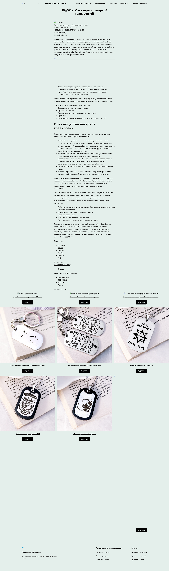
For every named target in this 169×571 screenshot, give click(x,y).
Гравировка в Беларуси (55, 3)
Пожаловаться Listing (62, 265)
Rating (60, 285)
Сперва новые (63, 277)
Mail (59, 258)
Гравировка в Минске (62, 25)
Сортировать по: (65, 273)
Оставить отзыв (60, 289)
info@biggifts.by (60, 33)
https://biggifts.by (60, 35)
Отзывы (61, 269)
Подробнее (27, 302)
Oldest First (62, 280)
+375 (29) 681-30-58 (76, 30)
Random (61, 282)
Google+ (61, 250)
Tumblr (60, 253)
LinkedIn (61, 255)
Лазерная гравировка (79, 25)
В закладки (58, 262)
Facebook (61, 245)
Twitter (60, 248)
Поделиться (58, 241)
